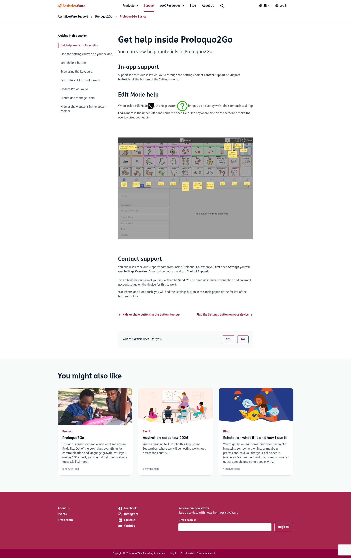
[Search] (222, 6)
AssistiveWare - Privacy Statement (198, 553)
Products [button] (128, 5)
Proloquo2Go (103, 16)
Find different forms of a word (80, 80)
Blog (193, 5)
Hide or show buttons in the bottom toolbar (84, 109)
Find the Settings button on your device (86, 54)
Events (62, 514)
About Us (208, 5)
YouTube (129, 526)
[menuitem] (130, 6)
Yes (228, 339)
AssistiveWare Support (73, 16)
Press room (65, 520)
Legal (173, 553)
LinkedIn (129, 520)
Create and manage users (78, 98)
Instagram (131, 514)
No (243, 339)
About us (64, 508)
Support (149, 5)
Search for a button (73, 63)
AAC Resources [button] (170, 5)
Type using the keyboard (77, 71)
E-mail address (187, 520)
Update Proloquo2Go (74, 89)
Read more (95, 432)
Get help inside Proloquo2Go (79, 45)
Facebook (130, 508)
